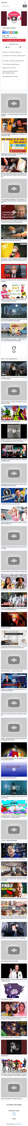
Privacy (14, 1114)
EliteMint (4, 2)
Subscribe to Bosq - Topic (14, 40)
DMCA (14, 1113)
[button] (25, 6)
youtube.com (18, 1124)
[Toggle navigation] (25, 2)
